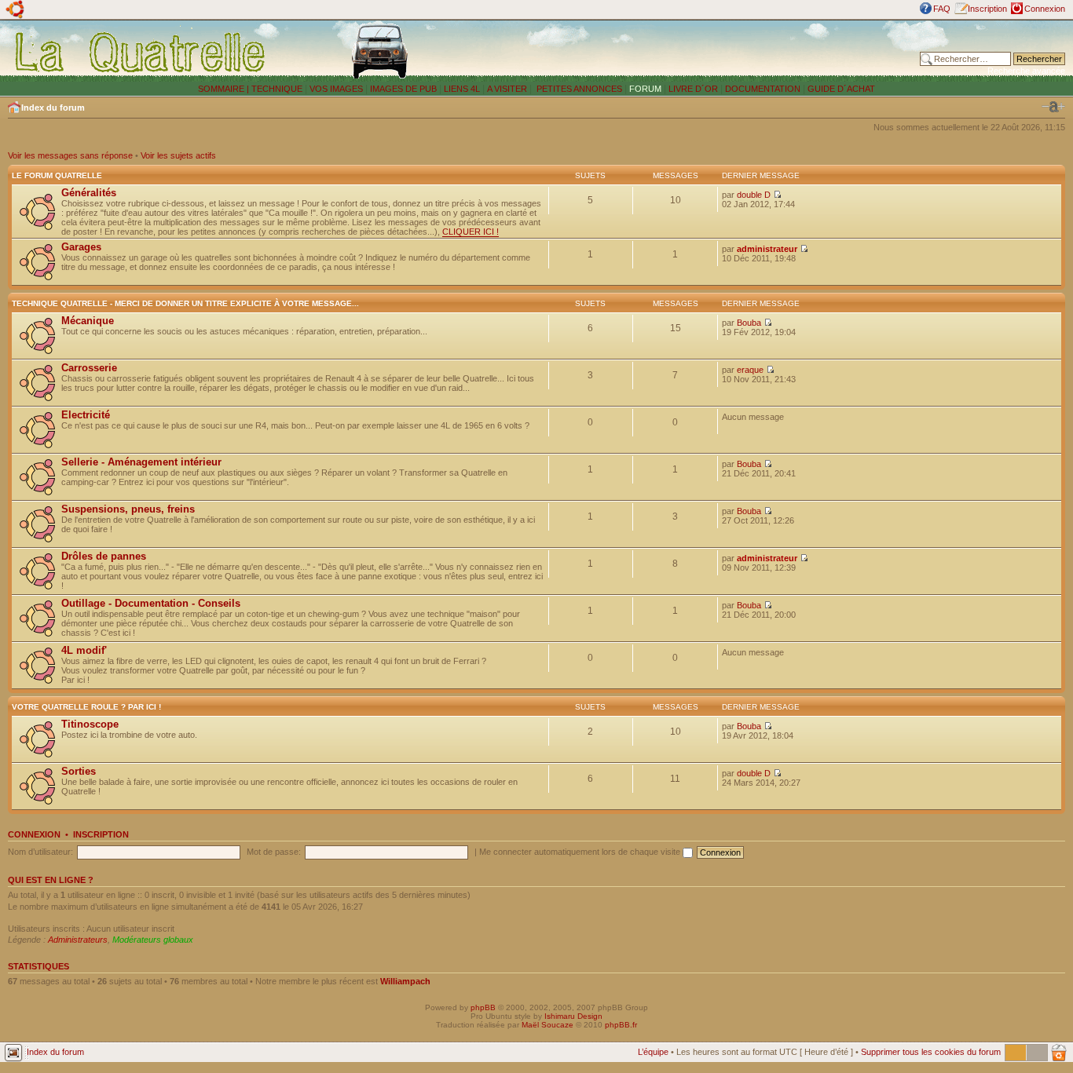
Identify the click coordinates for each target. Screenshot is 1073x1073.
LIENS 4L (463, 88)
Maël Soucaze (547, 1024)
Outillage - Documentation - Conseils (150, 603)
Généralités (88, 193)
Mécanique (87, 321)
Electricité (85, 415)
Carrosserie (89, 368)
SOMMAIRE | (224, 88)
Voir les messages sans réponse (70, 155)
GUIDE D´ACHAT (841, 88)
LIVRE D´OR (693, 88)
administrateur (767, 249)
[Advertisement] (701, 51)
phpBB (483, 1007)
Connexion (1044, 8)
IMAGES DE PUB (403, 88)
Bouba (749, 322)
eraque (750, 369)
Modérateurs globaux (152, 939)
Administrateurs (78, 939)
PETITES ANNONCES (578, 88)
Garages (81, 247)
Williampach (405, 981)
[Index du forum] (141, 51)
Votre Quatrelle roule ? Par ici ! (86, 707)
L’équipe (653, 1052)
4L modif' (84, 650)
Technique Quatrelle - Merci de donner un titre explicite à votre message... (185, 303)
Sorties (78, 771)
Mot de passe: (274, 851)
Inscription (987, 8)
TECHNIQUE (276, 88)
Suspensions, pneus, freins (128, 509)
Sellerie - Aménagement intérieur (141, 462)
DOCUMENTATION (762, 88)
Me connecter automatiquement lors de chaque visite (581, 851)
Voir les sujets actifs (178, 155)
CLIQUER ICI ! (470, 231)
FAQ (941, 8)
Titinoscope (90, 724)
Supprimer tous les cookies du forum (931, 1052)
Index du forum (53, 107)
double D (754, 194)
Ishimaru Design (573, 1016)
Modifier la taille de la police (1053, 106)
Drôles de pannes (103, 556)
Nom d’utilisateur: (40, 851)
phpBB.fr (621, 1024)
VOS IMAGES (336, 88)
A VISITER (507, 88)
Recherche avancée (1026, 70)
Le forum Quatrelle (57, 175)
